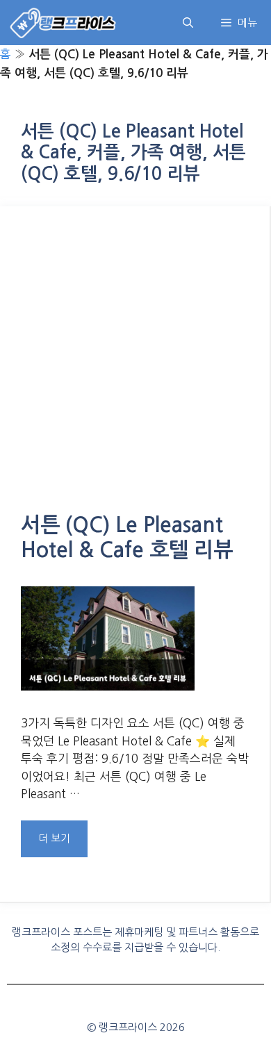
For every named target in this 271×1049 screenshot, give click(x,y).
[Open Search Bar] (188, 22)
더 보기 (54, 838)
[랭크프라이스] (63, 22)
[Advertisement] (135, 369)
